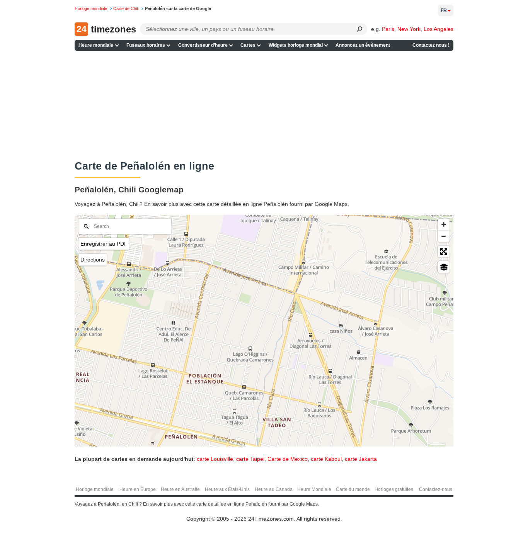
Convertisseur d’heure (203, 45)
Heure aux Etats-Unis (227, 489)
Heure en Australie (180, 489)
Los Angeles (438, 29)
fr (444, 10)
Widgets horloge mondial (296, 45)
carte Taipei (250, 459)
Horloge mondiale (95, 489)
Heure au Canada (274, 489)
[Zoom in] (444, 224)
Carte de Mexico (287, 459)
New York (409, 29)
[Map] (264, 331)
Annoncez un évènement (363, 45)
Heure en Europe (137, 489)
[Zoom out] (444, 236)
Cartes (247, 45)
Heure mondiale (95, 45)
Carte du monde (353, 489)
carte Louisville (215, 459)
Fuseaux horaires (145, 45)
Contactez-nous (435, 489)
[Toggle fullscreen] (444, 251)
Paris (388, 29)
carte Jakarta (361, 459)
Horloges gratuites (394, 489)
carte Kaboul (326, 459)
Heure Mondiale (314, 489)
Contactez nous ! (431, 45)
